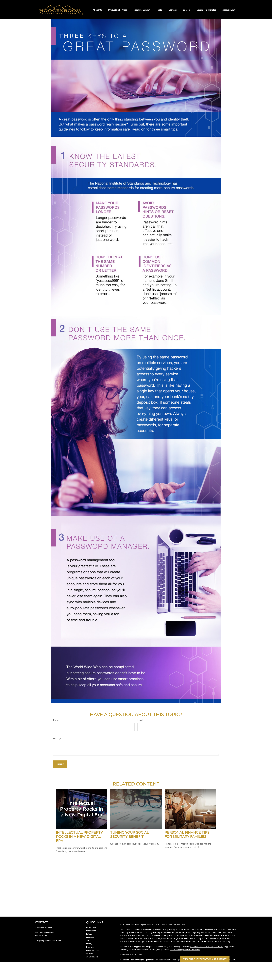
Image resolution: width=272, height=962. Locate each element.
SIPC (234, 959)
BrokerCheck (179, 924)
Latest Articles (92, 950)
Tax (87, 940)
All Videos (90, 953)
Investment (91, 930)
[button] (97, 9)
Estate (89, 934)
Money (89, 943)
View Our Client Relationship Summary (204, 959)
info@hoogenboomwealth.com (48, 940)
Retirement (91, 927)
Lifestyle (90, 947)
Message (57, 738)
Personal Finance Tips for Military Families (187, 834)
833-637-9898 (46, 927)
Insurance (90, 937)
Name (56, 720)
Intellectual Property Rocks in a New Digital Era (79, 836)
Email (140, 720)
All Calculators (92, 956)
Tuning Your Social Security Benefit (129, 834)
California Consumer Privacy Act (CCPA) (206, 946)
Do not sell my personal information (185, 949)
